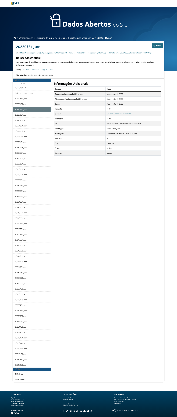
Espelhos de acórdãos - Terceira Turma (37, 69)
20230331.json (21, 153)
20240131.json (21, 207)
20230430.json (21, 158)
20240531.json (21, 229)
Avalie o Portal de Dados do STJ (128, 410)
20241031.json (21, 256)
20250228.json (21, 278)
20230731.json (21, 174)
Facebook (20, 379)
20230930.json (21, 185)
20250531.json (21, 294)
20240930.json (21, 251)
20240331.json (21, 218)
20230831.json (21, 180)
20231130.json (21, 196)
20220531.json (21, 98)
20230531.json (21, 164)
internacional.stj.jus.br (17, 400)
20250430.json (21, 289)
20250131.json (21, 272)
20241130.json (21, 261)
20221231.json (21, 136)
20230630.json (21, 169)
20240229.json (21, 212)
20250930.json (21, 316)
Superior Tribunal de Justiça (50, 37)
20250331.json (21, 283)
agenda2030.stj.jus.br (17, 405)
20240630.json (21, 234)
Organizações (26, 37)
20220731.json (104, 37)
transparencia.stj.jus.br (17, 402)
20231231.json (21, 202)
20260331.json (21, 348)
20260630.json (21, 365)
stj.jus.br (13, 398)
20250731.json (21, 305)
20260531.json (21, 359)
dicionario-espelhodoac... (25, 93)
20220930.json (21, 120)
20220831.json (21, 115)
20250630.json (21, 299)
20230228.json (21, 147)
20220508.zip (20, 87)
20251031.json (21, 321)
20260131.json (21, 337)
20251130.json (21, 327)
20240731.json (21, 240)
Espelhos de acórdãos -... (81, 37)
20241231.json (21, 267)
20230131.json (21, 142)
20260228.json (21, 343)
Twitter (19, 374)
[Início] (14, 37)
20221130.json (21, 131)
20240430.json (21, 223)
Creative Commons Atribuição (119, 113)
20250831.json (21, 310)
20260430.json (21, 354)
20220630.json (21, 104)
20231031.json (21, 191)
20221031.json (21, 126)
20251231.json (21, 332)
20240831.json (21, 245)
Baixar (158, 45)
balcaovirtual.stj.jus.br (17, 403)
